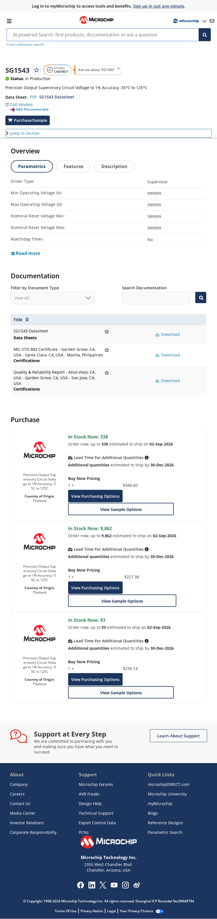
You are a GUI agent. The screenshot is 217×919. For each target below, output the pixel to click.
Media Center (23, 813)
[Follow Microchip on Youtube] (114, 886)
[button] (19, 103)
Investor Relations (27, 822)
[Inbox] (212, 21)
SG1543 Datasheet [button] (56, 97)
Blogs (153, 813)
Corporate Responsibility (33, 832)
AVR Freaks (89, 794)
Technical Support (96, 813)
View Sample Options (121, 509)
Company (19, 784)
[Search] (205, 34)
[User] (189, 21)
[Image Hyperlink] (96, 23)
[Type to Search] (200, 297)
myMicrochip (160, 803)
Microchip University (167, 794)
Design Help (90, 803)
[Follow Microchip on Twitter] (102, 887)
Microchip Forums (96, 784)
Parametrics (31, 166)
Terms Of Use (66, 911)
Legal (111, 911)
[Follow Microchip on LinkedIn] (91, 887)
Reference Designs (165, 822)
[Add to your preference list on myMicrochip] (36, 70)
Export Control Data (97, 822)
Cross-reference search (25, 44)
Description (114, 166)
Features (73, 166)
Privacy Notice (92, 911)
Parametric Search (165, 832)
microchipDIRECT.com (168, 784)
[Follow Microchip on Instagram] (125, 887)
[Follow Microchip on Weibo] (136, 886)
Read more (27, 253)
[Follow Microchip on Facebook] (80, 887)
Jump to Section (25, 133)
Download (170, 334)
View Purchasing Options (95, 496)
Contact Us (20, 803)
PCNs (84, 832)
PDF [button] (33, 97)
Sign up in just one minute (158, 6)
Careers (17, 794)
